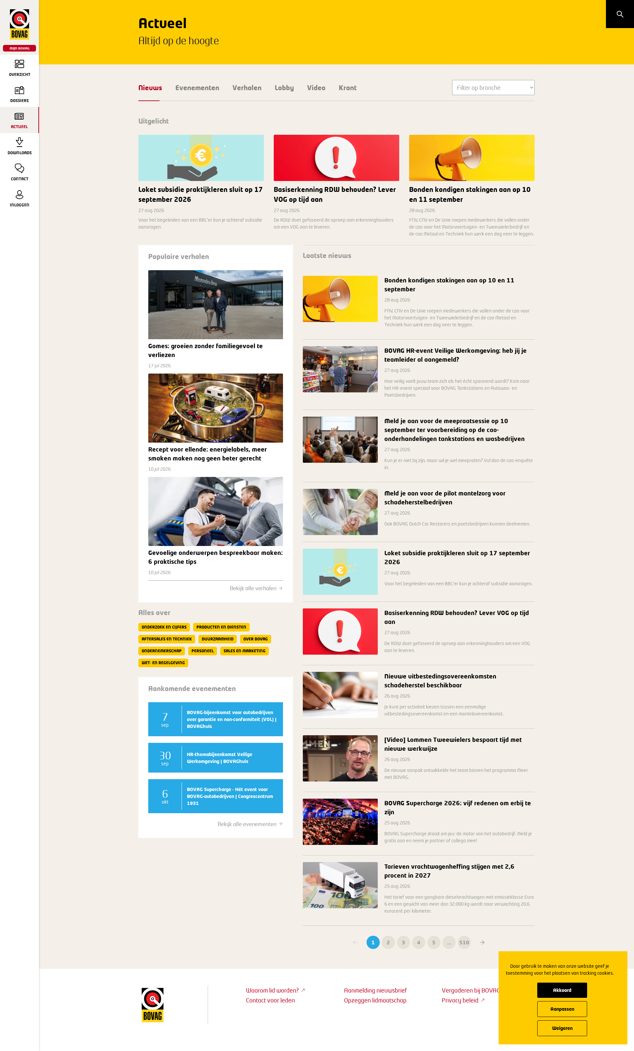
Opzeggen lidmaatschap (375, 1000)
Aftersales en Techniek (167, 638)
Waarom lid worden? (272, 990)
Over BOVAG (255, 638)
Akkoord (562, 990)
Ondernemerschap (162, 650)
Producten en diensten (221, 627)
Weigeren (562, 1028)
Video (316, 87)
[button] (482, 942)
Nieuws (150, 87)
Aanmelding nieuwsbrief (375, 990)
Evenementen (197, 87)
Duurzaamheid (217, 638)
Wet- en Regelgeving (163, 662)
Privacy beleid (460, 1000)
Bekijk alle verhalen (253, 588)
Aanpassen (562, 1009)
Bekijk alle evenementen (247, 823)
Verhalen (247, 87)
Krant (348, 87)
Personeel (203, 650)
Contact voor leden (270, 1000)
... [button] (449, 942)
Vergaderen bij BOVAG (471, 990)
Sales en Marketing (244, 650)
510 (464, 942)
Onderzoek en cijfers (164, 627)
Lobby (284, 87)
